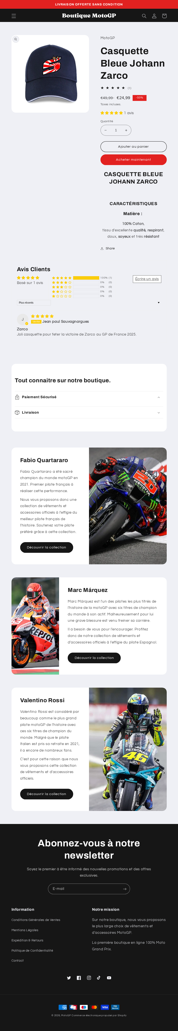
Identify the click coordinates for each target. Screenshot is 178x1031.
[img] (42, 316)
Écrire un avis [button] (147, 279)
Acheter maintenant (133, 159)
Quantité (107, 121)
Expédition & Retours (28, 940)
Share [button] (110, 248)
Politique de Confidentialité (32, 950)
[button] (14, 16)
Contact (18, 960)
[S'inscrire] (125, 889)
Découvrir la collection (46, 547)
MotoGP (66, 1015)
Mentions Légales (25, 930)
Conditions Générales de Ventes (36, 920)
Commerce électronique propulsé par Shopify (99, 1015)
